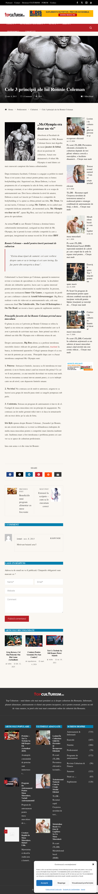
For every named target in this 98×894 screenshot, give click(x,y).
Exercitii (80, 739)
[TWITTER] (19, 474)
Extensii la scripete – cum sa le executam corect (43, 498)
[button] (93, 864)
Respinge (61, 883)
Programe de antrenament (80, 756)
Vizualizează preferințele (82, 883)
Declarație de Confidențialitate (71, 889)
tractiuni (53, 346)
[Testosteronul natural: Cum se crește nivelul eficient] (76, 174)
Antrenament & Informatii (80, 733)
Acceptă (44, 883)
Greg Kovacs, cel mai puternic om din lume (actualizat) (13, 656)
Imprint (83, 889)
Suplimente (80, 781)
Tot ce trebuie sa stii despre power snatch (54, 653)
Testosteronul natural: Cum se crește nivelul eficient (58, 785)
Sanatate (80, 771)
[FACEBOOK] (10, 474)
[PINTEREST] (38, 474)
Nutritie (80, 745)
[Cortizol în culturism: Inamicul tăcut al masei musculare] (76, 320)
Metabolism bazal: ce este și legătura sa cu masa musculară (57, 831)
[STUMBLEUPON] (48, 474)
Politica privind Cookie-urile (54, 889)
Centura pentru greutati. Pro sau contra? (34, 654)
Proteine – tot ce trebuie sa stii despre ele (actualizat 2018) (26, 743)
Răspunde (55, 538)
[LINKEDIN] (29, 474)
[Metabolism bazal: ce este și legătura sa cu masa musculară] (76, 224)
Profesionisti (80, 750)
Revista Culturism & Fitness (80, 764)
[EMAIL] (57, 474)
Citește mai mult (84, 158)
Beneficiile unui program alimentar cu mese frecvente (25, 501)
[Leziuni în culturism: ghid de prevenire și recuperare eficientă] (76, 126)
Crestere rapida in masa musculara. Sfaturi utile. (26, 838)
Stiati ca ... (80, 776)
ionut (19, 538)
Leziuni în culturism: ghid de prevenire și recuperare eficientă (57, 743)
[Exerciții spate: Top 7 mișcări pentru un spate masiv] (76, 272)
